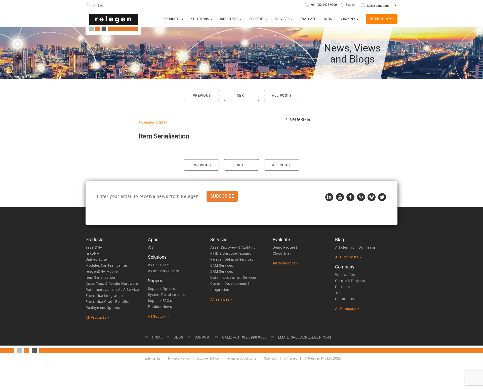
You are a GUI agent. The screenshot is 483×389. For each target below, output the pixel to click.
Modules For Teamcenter (106, 265)
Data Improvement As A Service (112, 289)
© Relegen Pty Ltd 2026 (322, 358)
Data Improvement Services (233, 277)
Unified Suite (96, 259)
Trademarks (151, 358)
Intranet (290, 358)
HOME (157, 337)
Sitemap (270, 358)
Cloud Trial (282, 253)
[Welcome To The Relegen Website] (113, 23)
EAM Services (221, 265)
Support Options (162, 288)
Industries (229, 19)
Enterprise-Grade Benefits (107, 301)
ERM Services (221, 271)
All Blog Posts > (348, 257)
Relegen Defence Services (231, 259)
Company (348, 19)
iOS (151, 247)
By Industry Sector (163, 270)
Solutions (200, 19)
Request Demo (382, 19)
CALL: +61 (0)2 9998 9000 (244, 337)
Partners (342, 286)
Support (257, 19)
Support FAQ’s (160, 300)
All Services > (221, 299)
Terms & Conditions (241, 358)
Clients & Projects (350, 280)
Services (282, 19)
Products (172, 19)
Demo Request (285, 247)
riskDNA (92, 253)
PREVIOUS (201, 95)
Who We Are (345, 274)
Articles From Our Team (355, 247)
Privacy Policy (179, 358)
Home (88, 5)
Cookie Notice (208, 358)
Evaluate (308, 19)
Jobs (339, 292)
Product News (160, 306)
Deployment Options (103, 307)
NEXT (241, 95)
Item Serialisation (100, 277)
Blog (328, 19)
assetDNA (94, 247)
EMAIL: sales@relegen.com (304, 337)
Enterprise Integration (104, 295)
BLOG (178, 337)
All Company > (347, 308)
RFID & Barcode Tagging (230, 253)
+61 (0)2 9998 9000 (324, 5)
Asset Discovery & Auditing (233, 247)
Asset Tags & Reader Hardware (112, 283)
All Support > (159, 316)
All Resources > (285, 263)
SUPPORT (203, 337)
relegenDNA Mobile (101, 271)
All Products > (97, 317)
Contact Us (344, 298)
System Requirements (166, 294)
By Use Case (158, 264)
